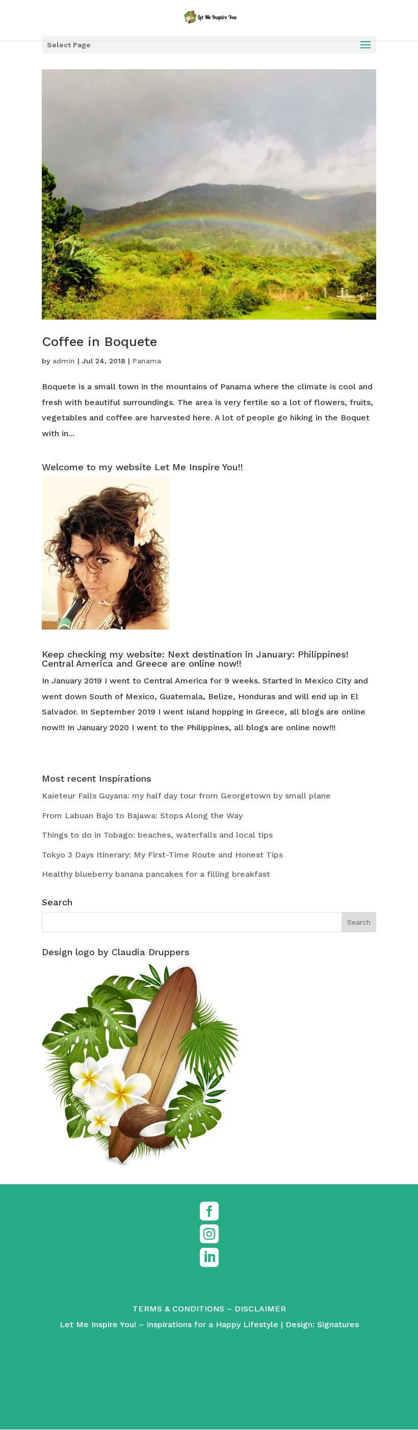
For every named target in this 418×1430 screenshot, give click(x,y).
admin (64, 361)
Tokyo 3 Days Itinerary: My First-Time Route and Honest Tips (162, 855)
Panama (147, 361)
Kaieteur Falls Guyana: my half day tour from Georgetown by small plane (186, 795)
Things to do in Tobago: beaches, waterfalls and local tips (157, 835)
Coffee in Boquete (99, 341)
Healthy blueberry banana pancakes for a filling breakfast (156, 874)
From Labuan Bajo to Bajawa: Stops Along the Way (142, 815)
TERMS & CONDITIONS (178, 1308)
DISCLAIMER (260, 1308)
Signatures (338, 1324)
